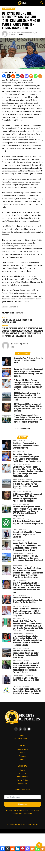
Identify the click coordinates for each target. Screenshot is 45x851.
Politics (22, 753)
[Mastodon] (27, 76)
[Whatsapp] (36, 76)
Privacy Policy (22, 777)
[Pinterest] (22, 76)
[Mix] (31, 76)
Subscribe (22, 804)
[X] (9, 76)
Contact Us (22, 783)
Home (22, 770)
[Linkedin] (18, 76)
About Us (22, 773)
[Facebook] (4, 76)
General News (22, 750)
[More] (40, 76)
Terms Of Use (22, 780)
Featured (20, 313)
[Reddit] (13, 76)
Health (22, 759)
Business (22, 756)
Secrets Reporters (17, 34)
